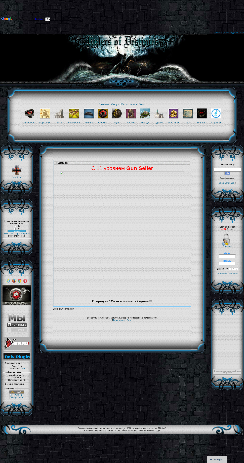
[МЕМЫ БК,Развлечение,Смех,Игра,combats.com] (16, 350)
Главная (104, 104)
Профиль (227, 246)
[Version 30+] (19, 282)
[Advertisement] (113, 330)
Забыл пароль (222, 273)
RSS (242, 33)
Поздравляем (61, 163)
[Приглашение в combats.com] (16, 304)
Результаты (8, 233)
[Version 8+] (8, 282)
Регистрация (129, 104)
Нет (18, 229)
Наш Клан (16, 177)
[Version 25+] (14, 282)
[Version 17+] (25, 282)
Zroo (23, 368)
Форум (115, 104)
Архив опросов (23, 233)
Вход (142, 104)
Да (18, 226)
